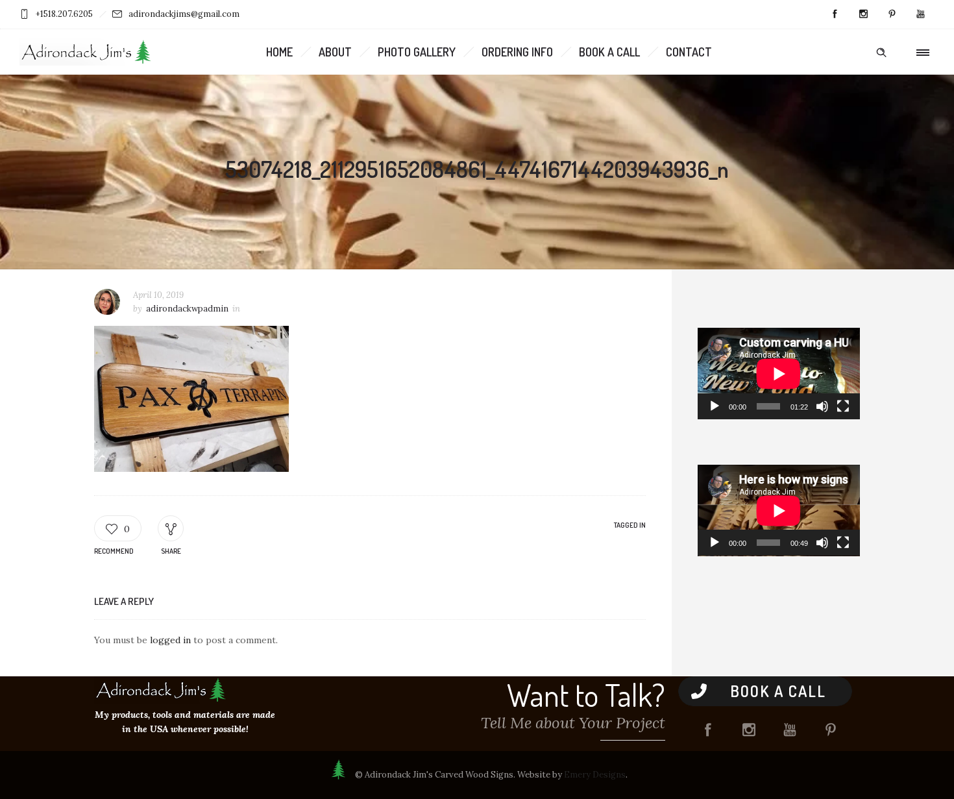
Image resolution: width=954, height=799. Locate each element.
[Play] (714, 406)
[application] (779, 373)
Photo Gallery (417, 52)
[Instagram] (863, 14)
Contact (689, 52)
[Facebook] (834, 14)
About (335, 52)
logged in (170, 640)
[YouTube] (920, 14)
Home (279, 52)
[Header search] (881, 52)
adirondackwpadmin (187, 308)
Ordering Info (517, 52)
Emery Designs (595, 774)
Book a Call (609, 52)
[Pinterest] (891, 14)
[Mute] (822, 406)
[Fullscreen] (843, 406)
